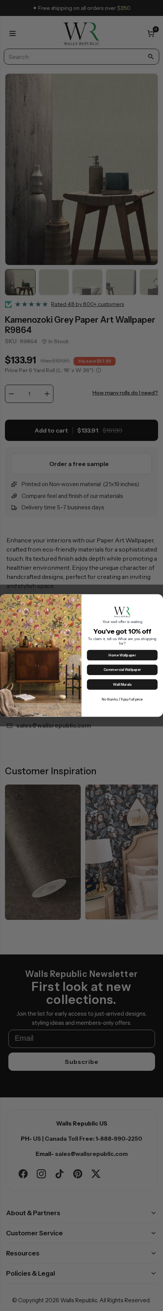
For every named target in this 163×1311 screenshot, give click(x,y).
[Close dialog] (158, 599)
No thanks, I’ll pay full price (122, 699)
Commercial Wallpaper (122, 670)
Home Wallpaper (122, 655)
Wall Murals (122, 685)
